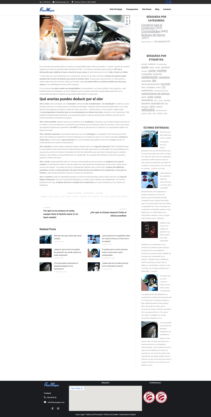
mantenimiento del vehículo (155, 93)
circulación (144, 71)
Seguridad (145, 103)
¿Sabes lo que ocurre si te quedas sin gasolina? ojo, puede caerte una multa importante (67, 252)
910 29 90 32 (51, 397)
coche (63, 196)
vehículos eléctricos (161, 110)
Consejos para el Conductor (151, 26)
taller (118, 196)
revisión (161, 100)
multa (150, 96)
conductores (149, 77)
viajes (154, 113)
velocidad (143, 113)
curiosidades (146, 81)
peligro (156, 100)
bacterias (56, 196)
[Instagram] (58, 408)
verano (149, 113)
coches (162, 70)
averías (50, 196)
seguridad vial (157, 103)
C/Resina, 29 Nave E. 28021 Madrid (85, 2)
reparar (106, 196)
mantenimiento (147, 90)
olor (101, 196)
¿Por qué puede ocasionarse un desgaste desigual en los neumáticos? (66, 266)
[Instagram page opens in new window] (170, 2)
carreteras (165, 67)
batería (152, 67)
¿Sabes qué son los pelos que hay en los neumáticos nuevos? (115, 264)
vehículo (159, 107)
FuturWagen (150, 87)
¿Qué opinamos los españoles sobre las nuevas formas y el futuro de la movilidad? (116, 238)
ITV (164, 87)
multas (157, 96)
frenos (143, 87)
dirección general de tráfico (150, 84)
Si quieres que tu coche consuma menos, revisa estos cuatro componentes (115, 252)
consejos (164, 77)
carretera (157, 67)
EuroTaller (166, 84)
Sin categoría (162, 41)
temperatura (124, 196)
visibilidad (159, 113)
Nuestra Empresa (147, 41)
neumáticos (147, 100)
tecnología (144, 107)
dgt (154, 80)
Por (88, 193)
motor (143, 97)
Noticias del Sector (153, 36)
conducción (157, 74)
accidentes (151, 64)
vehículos (148, 109)
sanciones (167, 100)
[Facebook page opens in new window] (166, 2)
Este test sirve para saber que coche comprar (68, 237)
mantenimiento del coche (161, 90)
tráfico (152, 106)
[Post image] (46, 239)
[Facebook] (52, 408)
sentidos (112, 196)
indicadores (83, 196)
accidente (144, 64)
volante (165, 113)
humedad (75, 196)
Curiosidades (46, 17)
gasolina (68, 196)
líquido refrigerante (93, 196)
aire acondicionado (161, 64)
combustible (146, 74)
